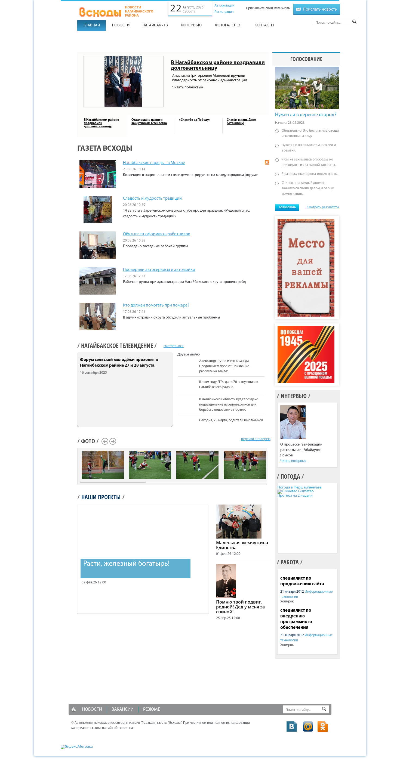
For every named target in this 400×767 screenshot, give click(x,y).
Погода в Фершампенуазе (299, 487)
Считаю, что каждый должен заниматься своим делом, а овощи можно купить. (308, 188)
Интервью (191, 25)
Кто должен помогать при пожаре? (156, 305)
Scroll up (267, 358)
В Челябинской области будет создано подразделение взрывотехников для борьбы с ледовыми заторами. (228, 405)
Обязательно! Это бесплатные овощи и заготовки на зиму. (310, 133)
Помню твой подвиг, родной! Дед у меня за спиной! (240, 607)
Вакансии (123, 709)
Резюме (151, 709)
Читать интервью (293, 461)
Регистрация (223, 12)
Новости (121, 25)
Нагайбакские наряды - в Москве (154, 163)
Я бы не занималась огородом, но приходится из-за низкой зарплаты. (309, 162)
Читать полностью (187, 87)
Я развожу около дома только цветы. (310, 174)
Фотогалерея (228, 25)
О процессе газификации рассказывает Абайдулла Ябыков (301, 450)
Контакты (264, 25)
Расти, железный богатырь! (126, 564)
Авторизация (224, 5)
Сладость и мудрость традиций (152, 198)
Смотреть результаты (323, 207)
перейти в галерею (255, 439)
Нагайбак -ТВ (155, 25)
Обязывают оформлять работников (156, 234)
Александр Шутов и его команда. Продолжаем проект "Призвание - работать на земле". (225, 366)
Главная (92, 25)
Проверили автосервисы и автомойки (159, 270)
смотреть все (174, 346)
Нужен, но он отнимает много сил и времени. (309, 147)
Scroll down (267, 423)
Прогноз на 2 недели (295, 496)
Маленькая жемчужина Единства (242, 545)
